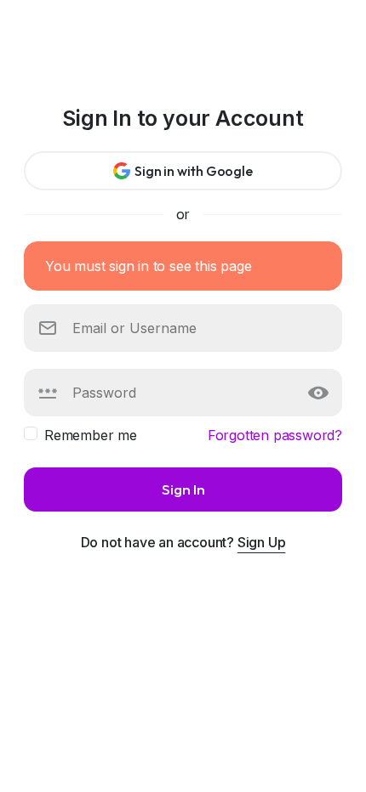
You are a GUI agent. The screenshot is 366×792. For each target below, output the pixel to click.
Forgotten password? (275, 435)
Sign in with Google (193, 170)
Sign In (183, 489)
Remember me (90, 435)
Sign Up (261, 542)
